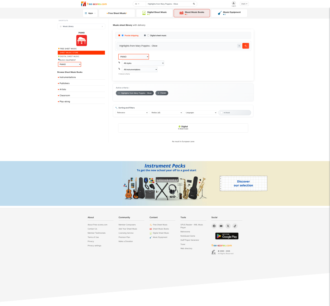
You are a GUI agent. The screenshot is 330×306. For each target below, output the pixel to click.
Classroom (64, 95)
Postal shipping (131, 35)
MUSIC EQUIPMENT (67, 60)
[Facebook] (214, 226)
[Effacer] (239, 46)
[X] (228, 226)
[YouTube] (221, 226)
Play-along (64, 101)
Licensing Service (126, 233)
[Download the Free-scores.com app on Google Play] (226, 236)
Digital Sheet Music (161, 233)
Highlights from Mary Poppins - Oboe (136, 93)
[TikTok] (235, 226)
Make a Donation (126, 241)
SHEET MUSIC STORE (68, 52)
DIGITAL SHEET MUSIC (69, 56)
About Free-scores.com (97, 225)
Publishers (64, 83)
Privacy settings (94, 245)
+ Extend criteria (124, 74)
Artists (62, 89)
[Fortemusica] (213, 252)
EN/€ (243, 4)
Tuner (182, 244)
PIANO (163, 93)
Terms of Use (93, 237)
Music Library (68, 26)
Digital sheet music (158, 35)
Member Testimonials (96, 233)
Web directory (186, 248)
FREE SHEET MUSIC (68, 49)
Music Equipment (160, 237)
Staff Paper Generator (189, 240)
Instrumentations (67, 77)
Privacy (91, 241)
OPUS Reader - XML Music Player (191, 226)
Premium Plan (124, 237)
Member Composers (127, 225)
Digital (183, 127)
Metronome (185, 232)
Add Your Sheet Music (128, 229)
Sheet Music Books (161, 229)
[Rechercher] (194, 3)
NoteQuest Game (187, 236)
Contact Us (92, 229)
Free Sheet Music (160, 225)
